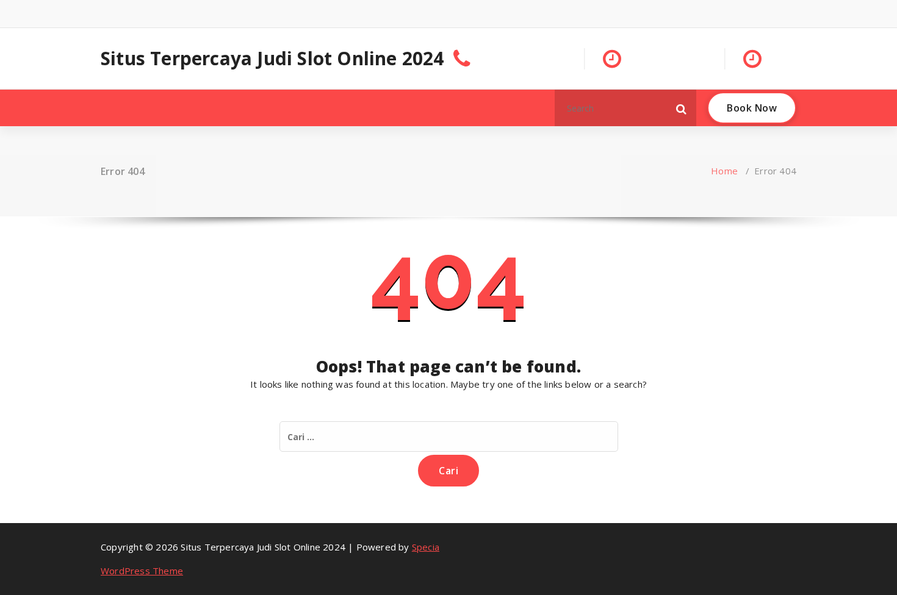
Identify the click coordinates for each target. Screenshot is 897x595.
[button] (681, 108)
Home (724, 171)
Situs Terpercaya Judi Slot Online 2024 (272, 58)
